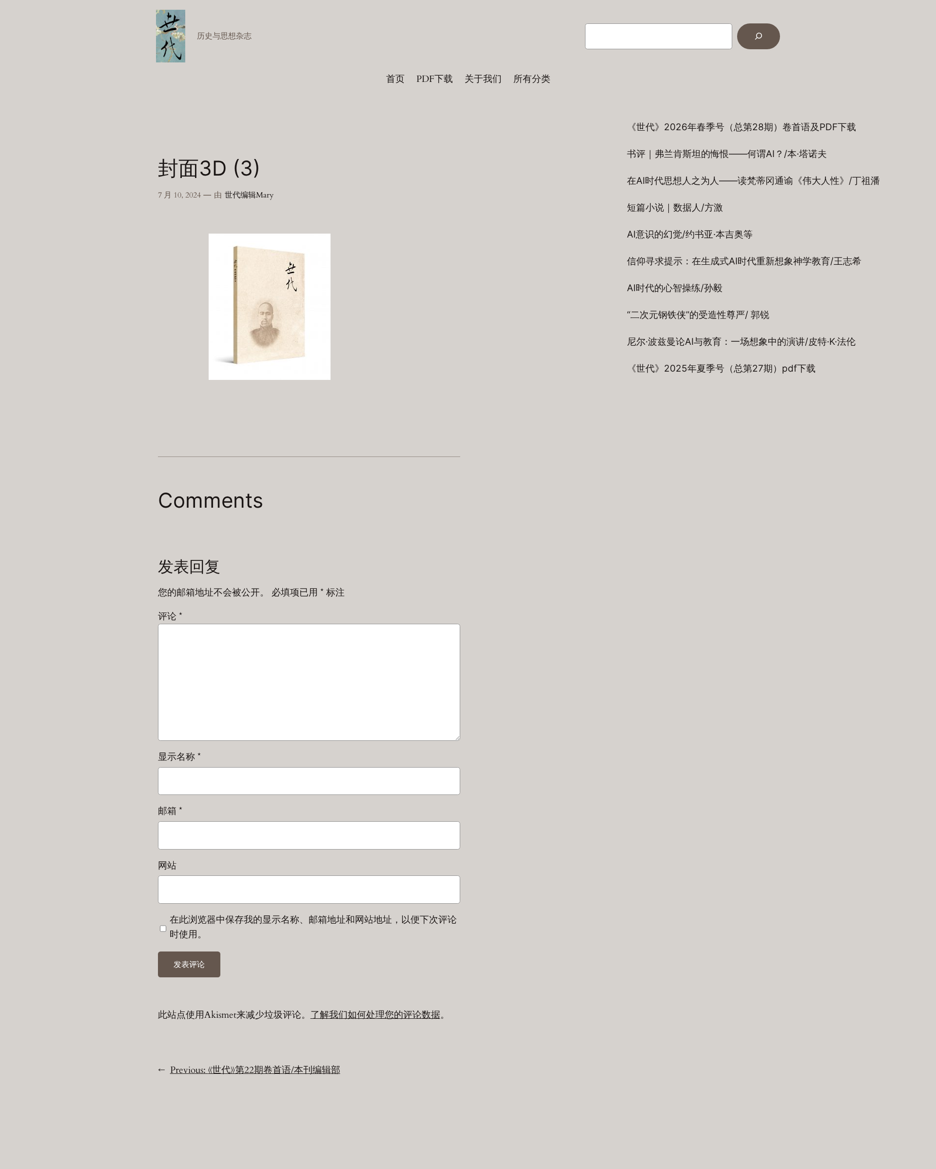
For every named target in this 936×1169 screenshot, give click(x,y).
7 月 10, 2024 (179, 195)
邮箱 (170, 811)
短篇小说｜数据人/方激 (675, 207)
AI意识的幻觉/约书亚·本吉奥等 (690, 234)
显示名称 (179, 757)
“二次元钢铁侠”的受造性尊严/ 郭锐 (698, 314)
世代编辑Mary (249, 195)
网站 (167, 865)
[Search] (758, 36)
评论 (170, 616)
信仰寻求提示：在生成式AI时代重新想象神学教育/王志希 (744, 261)
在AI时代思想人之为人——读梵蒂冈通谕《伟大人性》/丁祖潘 (753, 180)
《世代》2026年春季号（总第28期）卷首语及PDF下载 (741, 127)
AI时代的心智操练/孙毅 (674, 288)
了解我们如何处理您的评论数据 (375, 1015)
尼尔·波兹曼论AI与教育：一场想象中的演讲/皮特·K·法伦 (741, 341)
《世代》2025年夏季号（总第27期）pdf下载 (721, 368)
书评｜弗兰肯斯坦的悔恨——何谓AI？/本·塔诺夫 (727, 153)
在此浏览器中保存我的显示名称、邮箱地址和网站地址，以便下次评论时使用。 (313, 927)
